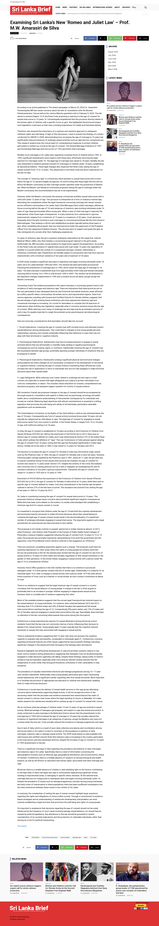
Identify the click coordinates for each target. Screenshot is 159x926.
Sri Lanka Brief (21, 38)
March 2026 (112, 69)
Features (14, 33)
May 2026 (112, 62)
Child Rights (35, 837)
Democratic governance (50, 837)
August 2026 (113, 52)
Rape (85, 837)
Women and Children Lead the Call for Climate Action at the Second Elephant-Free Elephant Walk (130, 120)
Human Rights (65, 837)
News (108, 103)
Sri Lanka (93, 837)
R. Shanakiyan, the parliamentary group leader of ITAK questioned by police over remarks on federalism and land (129, 147)
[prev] (143, 13)
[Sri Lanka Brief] (12, 38)
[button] (145, 7)
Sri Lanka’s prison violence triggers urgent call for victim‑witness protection (124, 107)
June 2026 (112, 59)
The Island (21, 826)
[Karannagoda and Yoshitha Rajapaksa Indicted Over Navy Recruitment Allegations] (112, 133)
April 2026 (112, 66)
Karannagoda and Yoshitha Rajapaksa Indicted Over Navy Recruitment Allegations (130, 133)
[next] (147, 13)
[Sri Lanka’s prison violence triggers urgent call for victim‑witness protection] (124, 91)
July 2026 (112, 55)
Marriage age (77, 837)
